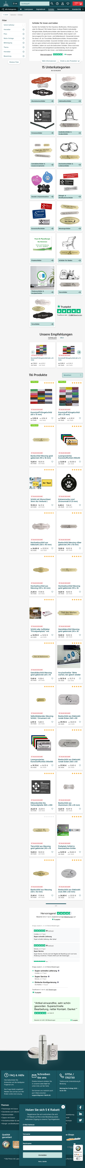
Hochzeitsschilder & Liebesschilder (14, 1121)
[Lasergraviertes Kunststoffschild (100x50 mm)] (68, 440)
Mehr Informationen (49, 61)
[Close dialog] (63, 1107)
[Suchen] (52, 4)
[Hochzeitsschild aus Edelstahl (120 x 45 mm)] (41, 526)
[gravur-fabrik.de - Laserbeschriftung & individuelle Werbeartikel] (6, 4)
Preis (5, 34)
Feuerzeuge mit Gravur (10, 1109)
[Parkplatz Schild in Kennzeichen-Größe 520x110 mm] (68, 830)
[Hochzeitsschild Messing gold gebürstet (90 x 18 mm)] (68, 570)
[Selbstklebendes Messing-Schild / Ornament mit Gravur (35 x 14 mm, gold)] (41, 700)
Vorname (26, 1134)
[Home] (21, 9)
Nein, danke (42, 1161)
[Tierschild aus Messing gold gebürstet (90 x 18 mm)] (41, 830)
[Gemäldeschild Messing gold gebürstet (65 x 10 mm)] (41, 657)
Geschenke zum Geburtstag (11, 1112)
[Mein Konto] (62, 4)
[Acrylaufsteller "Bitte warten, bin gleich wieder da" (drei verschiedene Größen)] (68, 657)
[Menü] (81, 1146)
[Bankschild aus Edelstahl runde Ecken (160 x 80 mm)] (68, 700)
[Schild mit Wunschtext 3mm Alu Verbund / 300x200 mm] (41, 483)
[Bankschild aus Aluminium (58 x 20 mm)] (68, 787)
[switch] (78, 1158)
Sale (62, 338)
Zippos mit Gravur (8, 1118)
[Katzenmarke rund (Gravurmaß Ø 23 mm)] (68, 483)
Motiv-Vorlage (9, 38)
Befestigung (8, 43)
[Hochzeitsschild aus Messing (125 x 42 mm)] (41, 570)
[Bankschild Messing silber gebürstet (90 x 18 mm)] (68, 526)
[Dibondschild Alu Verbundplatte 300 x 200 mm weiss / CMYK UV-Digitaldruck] (41, 787)
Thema (6, 47)
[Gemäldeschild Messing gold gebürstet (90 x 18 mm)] (68, 613)
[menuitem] (37, 4)
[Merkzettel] (67, 4)
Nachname (27, 1143)
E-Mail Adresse (28, 1125)
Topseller (52, 338)
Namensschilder (7, 1115)
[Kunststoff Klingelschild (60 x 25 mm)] (41, 350)
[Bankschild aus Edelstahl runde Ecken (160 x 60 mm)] (68, 743)
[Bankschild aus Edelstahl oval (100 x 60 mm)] (68, 874)
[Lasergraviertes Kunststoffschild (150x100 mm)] (41, 743)
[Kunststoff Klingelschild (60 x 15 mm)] (68, 350)
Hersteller (7, 29)
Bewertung (7, 56)
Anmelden (42, 1155)
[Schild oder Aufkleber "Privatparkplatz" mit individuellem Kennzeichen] (41, 613)
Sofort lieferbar (9, 25)
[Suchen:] (34, 4)
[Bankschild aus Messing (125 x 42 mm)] (41, 874)
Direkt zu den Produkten (68, 61)
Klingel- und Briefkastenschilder (13, 1124)
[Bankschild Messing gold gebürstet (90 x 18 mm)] (41, 440)
